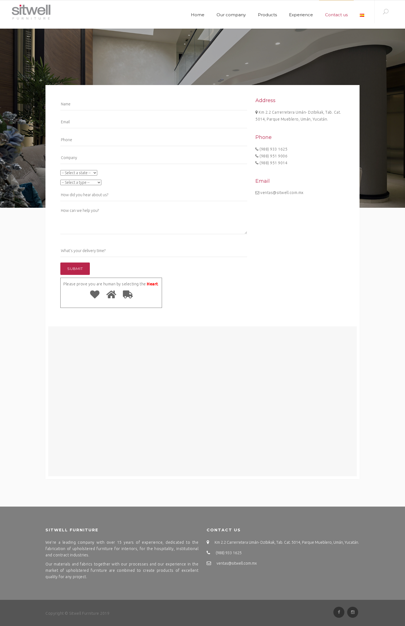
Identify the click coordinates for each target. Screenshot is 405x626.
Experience (301, 14)
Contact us (336, 14)
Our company (231, 14)
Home (197, 14)
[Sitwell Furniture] (29, 12)
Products (267, 14)
